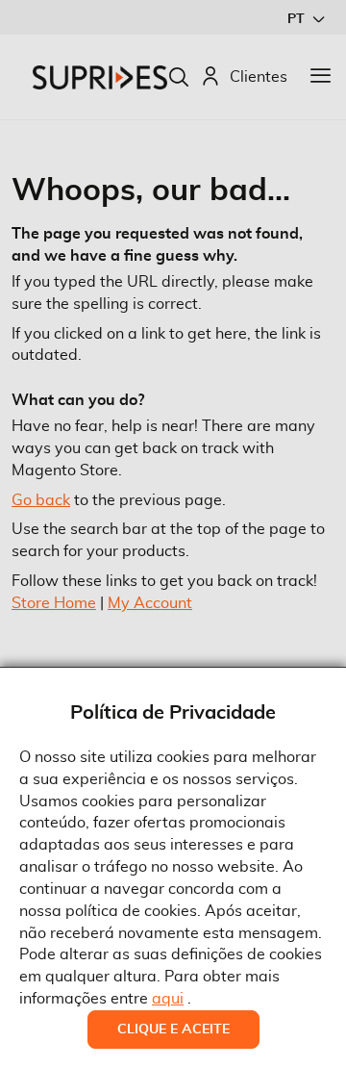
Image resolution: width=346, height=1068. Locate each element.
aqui (168, 998)
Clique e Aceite (173, 1029)
